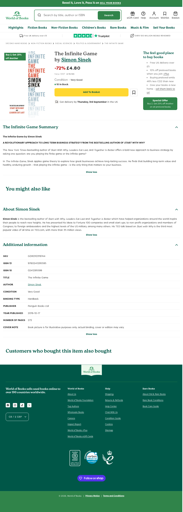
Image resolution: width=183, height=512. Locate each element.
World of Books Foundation (80, 400)
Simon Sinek (76, 60)
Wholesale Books (76, 412)
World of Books (74, 496)
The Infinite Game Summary (30, 128)
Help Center (111, 406)
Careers (71, 418)
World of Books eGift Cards (80, 436)
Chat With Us (111, 412)
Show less (91, 172)
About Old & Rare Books (154, 394)
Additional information (25, 245)
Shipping (109, 394)
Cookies (109, 424)
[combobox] (78, 15)
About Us (72, 394)
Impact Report (74, 424)
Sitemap (109, 430)
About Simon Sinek (21, 210)
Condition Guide (113, 418)
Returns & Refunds (114, 400)
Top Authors (73, 406)
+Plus (166, 73)
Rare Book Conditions (153, 400)
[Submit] (40, 15)
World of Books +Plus (77, 430)
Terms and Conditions (113, 496)
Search (108, 15)
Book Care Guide (151, 406)
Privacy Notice (92, 496)
